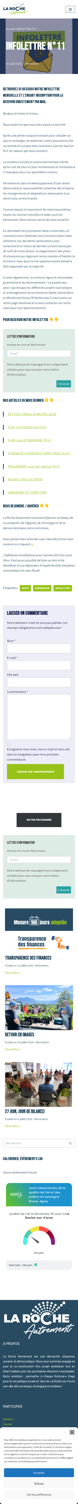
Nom (11, 641)
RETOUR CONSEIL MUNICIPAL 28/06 (32, 414)
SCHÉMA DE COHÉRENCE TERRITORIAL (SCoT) (39, 453)
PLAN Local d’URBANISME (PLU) (29, 440)
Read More (12, 973)
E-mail (12, 658)
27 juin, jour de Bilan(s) (25, 1111)
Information (32, 63)
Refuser (39, 1484)
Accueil (10, 29)
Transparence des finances (28, 958)
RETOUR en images (19, 1035)
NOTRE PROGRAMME (39, 820)
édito (25, 588)
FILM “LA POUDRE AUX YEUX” (27, 427)
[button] (72, 1432)
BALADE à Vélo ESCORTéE (25, 479)
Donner (7, 1424)
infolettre (62, 588)
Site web (12, 675)
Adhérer (8, 1419)
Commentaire (17, 692)
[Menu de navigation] (70, 9)
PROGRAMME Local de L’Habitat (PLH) (34, 466)
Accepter (39, 1473)
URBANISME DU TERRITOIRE (27, 492)
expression (42, 588)
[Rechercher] (70, 1143)
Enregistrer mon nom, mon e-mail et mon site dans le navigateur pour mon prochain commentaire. (38, 754)
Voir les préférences (39, 1494)
